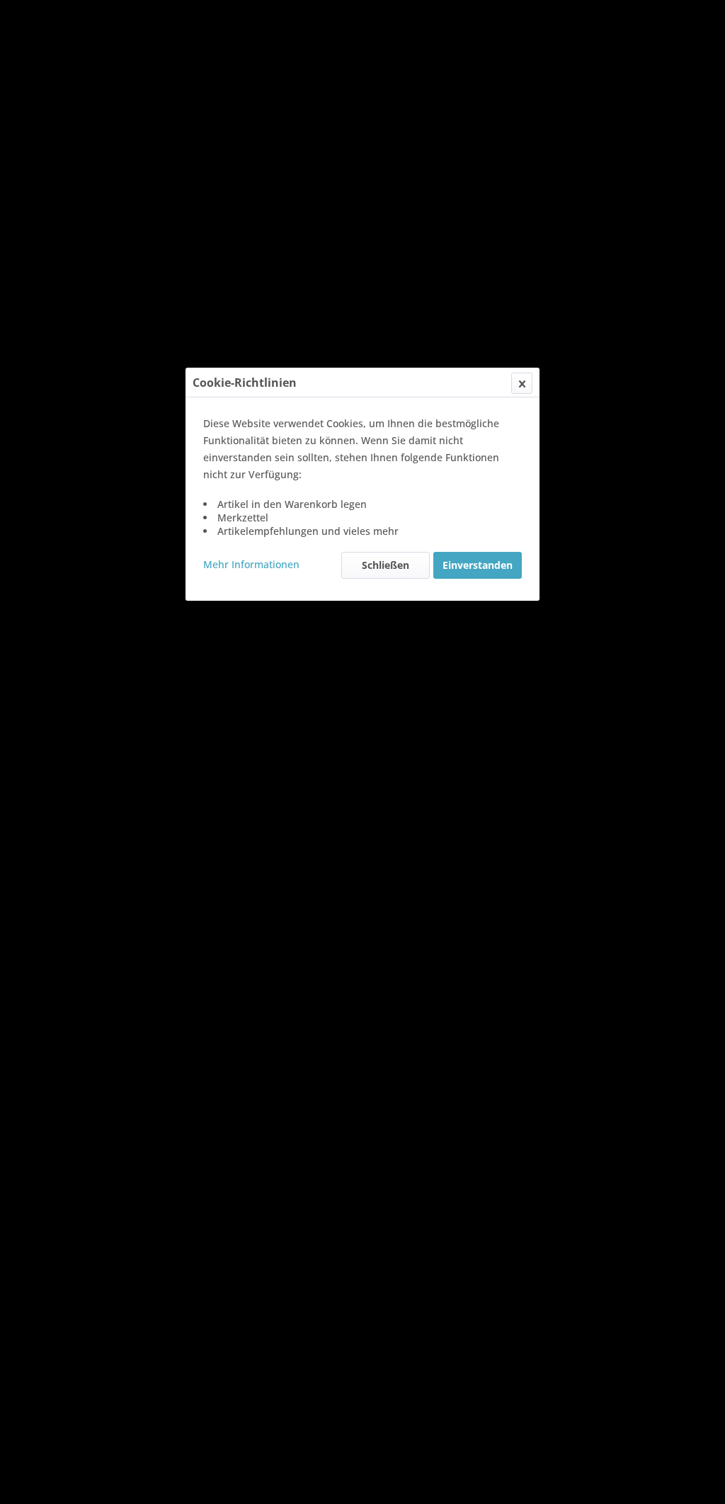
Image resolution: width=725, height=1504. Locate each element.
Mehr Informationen (251, 564)
